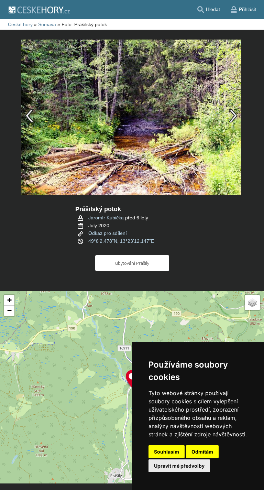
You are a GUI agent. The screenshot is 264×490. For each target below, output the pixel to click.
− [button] (9, 310)
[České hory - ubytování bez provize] (39, 9)
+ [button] (9, 300)
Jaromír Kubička (106, 217)
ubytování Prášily (132, 263)
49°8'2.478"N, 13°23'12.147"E (121, 241)
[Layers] (252, 302)
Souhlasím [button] (166, 452)
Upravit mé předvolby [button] (179, 466)
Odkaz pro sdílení (107, 233)
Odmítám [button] (202, 452)
